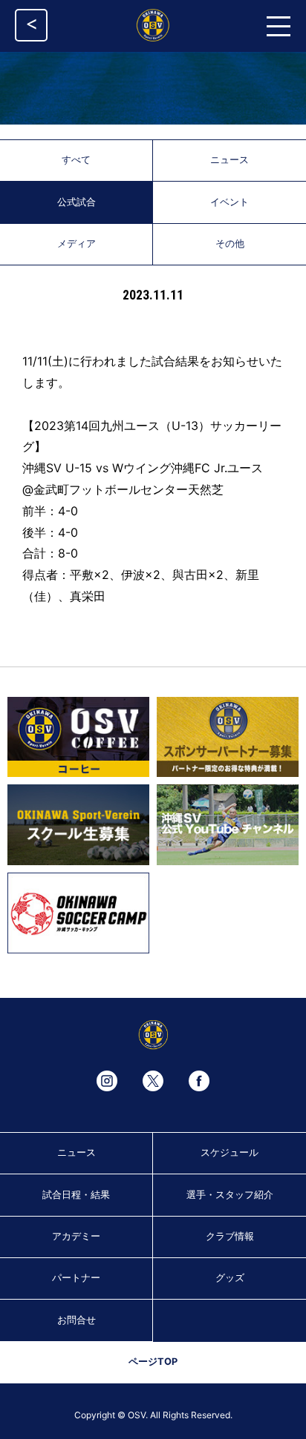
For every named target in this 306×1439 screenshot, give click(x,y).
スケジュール (229, 1152)
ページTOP (153, 1361)
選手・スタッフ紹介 (229, 1194)
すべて (76, 159)
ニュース (229, 159)
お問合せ (76, 1320)
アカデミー (76, 1236)
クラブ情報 (230, 1236)
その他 (229, 243)
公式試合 (76, 202)
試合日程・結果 (76, 1194)
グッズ (229, 1277)
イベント (229, 202)
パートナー (76, 1277)
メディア (76, 243)
